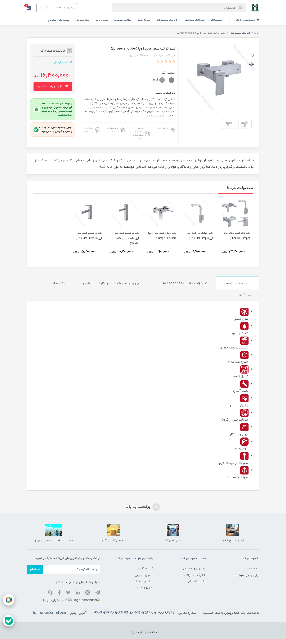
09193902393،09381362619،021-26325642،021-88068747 (134, 613)
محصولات (216, 20)
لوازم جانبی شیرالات (246, 575)
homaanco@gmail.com (49, 613)
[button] (31, 7)
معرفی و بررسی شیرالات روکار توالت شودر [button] (113, 283)
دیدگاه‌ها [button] (244, 295)
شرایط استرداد (144, 588)
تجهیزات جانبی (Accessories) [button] (184, 283)
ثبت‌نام (35, 569)
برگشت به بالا (138, 507)
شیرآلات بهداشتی (194, 20)
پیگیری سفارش (143, 582)
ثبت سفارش (82, 20)
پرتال (131, 632)
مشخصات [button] (58, 283)
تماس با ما (102, 20)
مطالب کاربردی (122, 20)
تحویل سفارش (144, 575)
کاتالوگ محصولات (167, 20)
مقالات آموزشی (196, 582)
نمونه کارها (144, 20)
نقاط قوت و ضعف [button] (237, 283)
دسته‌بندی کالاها (246, 20)
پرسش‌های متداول (58, 20)
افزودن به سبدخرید (50, 86)
